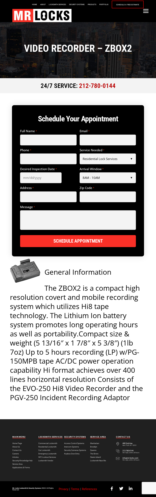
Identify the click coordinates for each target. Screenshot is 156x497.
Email (85, 131)
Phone (25, 150)
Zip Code (87, 188)
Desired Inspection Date (38, 169)
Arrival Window (92, 169)
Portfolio (103, 4)
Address (27, 188)
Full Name (28, 131)
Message (27, 207)
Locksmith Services (57, 4)
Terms (75, 489)
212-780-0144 (97, 86)
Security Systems (76, 4)
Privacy (63, 489)
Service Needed (92, 150)
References (89, 489)
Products (92, 4)
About (43, 4)
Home (34, 4)
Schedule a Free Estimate (127, 5)
